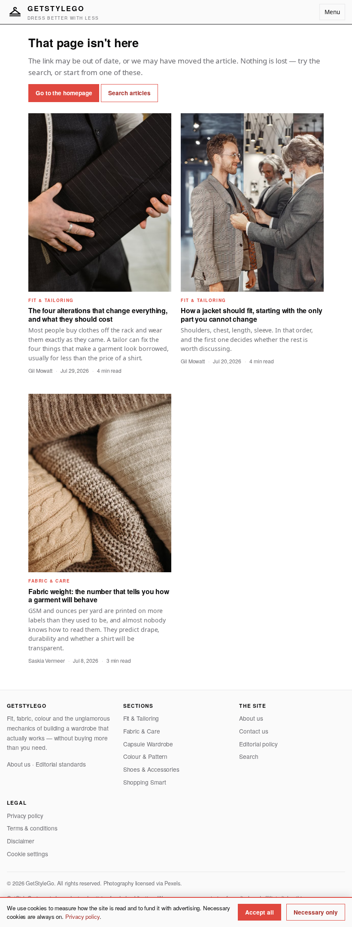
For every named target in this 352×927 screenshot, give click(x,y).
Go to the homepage (64, 93)
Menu (332, 12)
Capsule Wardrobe (148, 744)
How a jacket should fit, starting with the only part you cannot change (251, 314)
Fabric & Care (141, 731)
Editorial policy (258, 744)
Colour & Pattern (145, 756)
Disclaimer (20, 840)
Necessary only (316, 912)
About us (18, 764)
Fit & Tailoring (141, 718)
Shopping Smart (144, 782)
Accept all (259, 912)
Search (248, 756)
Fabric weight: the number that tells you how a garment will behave (98, 595)
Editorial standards (60, 764)
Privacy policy (25, 815)
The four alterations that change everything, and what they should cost (97, 314)
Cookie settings (27, 853)
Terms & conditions (32, 828)
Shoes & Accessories (151, 769)
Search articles (129, 93)
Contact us (253, 731)
